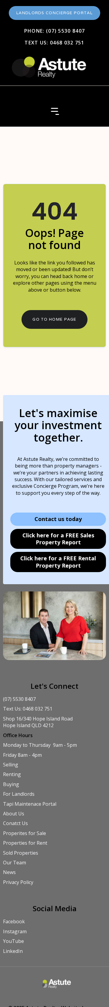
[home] (48, 64)
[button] (54, 111)
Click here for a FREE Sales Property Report (58, 539)
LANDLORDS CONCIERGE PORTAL (54, 12)
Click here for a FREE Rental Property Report (58, 562)
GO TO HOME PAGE (54, 319)
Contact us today (58, 519)
